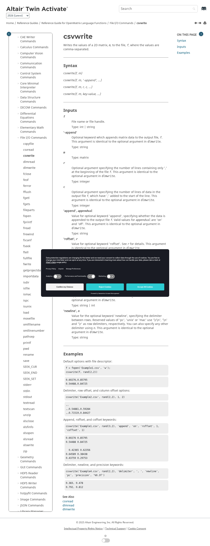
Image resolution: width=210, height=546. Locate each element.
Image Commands (33, 499)
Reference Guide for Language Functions (73, 23)
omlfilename (31, 324)
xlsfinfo (28, 427)
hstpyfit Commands (33, 493)
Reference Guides (27, 23)
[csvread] (196, 23)
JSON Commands (32, 505)
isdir (26, 282)
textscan (29, 409)
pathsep (28, 337)
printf (27, 343)
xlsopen (28, 433)
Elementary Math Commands (32, 130)
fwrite (27, 264)
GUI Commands (31, 467)
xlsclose (28, 421)
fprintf (27, 222)
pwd (26, 349)
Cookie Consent (137, 528)
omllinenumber (34, 331)
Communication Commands (31, 65)
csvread (28, 150)
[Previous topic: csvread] (196, 23)
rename (28, 355)
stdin (26, 391)
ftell (26, 252)
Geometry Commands (28, 459)
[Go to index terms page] (199, 10)
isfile (26, 288)
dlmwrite (29, 168)
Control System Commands (30, 75)
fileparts (29, 210)
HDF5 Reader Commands (29, 475)
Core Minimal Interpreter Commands (29, 87)
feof (26, 180)
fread (27, 228)
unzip (27, 415)
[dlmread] (200, 23)
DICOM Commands (33, 107)
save (26, 361)
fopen (27, 216)
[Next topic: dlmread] (200, 23)
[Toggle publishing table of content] (9, 34)
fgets (26, 204)
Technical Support (115, 528)
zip (25, 451)
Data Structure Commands (30, 99)
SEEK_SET (29, 379)
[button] (18, 37)
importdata (31, 276)
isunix (27, 306)
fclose (27, 174)
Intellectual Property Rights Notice (83, 528)
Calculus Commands (34, 47)
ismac (27, 294)
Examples (183, 53)
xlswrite (28, 445)
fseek (26, 246)
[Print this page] (205, 23)
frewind (28, 234)
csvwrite (142, 23)
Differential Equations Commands (28, 118)
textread (29, 403)
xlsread (28, 439)
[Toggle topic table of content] (201, 34)
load (26, 313)
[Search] (193, 9)
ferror (27, 186)
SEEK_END (30, 373)
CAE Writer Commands (28, 39)
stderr (27, 385)
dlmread (29, 162)
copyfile (28, 144)
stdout (27, 397)
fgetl (26, 198)
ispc (26, 300)
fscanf (27, 240)
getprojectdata (33, 270)
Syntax (181, 41)
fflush (27, 192)
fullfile (27, 258)
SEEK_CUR (30, 367)
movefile (29, 318)
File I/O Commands (121, 23)
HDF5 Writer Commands (28, 485)
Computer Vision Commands (31, 55)
